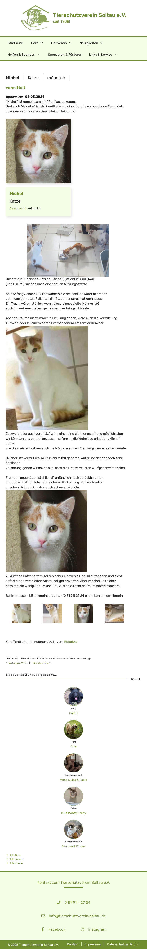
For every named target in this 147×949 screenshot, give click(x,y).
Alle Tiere (15, 855)
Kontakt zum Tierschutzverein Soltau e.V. (73, 882)
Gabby (73, 713)
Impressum (93, 944)
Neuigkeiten (89, 43)
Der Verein (59, 43)
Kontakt (72, 944)
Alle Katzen (16, 859)
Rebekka (70, 642)
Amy (74, 746)
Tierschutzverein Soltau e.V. (89, 15)
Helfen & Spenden (21, 54)
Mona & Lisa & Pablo (73, 779)
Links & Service (100, 54)
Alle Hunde (16, 863)
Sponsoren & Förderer (64, 54)
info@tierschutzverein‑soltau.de (77, 916)
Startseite (15, 43)
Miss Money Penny (73, 813)
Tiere (34, 43)
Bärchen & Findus (73, 846)
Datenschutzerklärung (123, 944)
